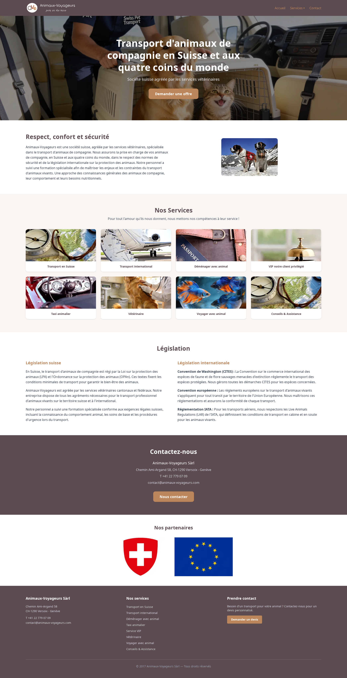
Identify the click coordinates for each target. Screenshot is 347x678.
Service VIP (133, 631)
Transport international (142, 613)
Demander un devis (244, 619)
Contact (315, 8)
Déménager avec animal (142, 619)
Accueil (280, 8)
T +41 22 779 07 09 (173, 476)
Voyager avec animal (140, 643)
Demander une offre (173, 93)
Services (297, 8)
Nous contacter (174, 496)
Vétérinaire (133, 637)
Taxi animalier (135, 625)
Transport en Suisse (139, 607)
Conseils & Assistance (140, 649)
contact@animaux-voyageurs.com (173, 482)
